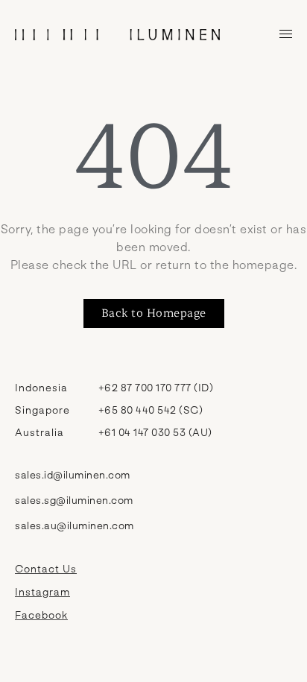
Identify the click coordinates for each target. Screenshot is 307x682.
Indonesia (41, 387)
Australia (39, 432)
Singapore (42, 409)
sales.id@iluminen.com (72, 474)
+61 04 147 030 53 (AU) (155, 432)
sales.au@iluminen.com (74, 525)
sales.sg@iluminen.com (74, 499)
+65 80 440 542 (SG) (150, 409)
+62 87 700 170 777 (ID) (156, 387)
